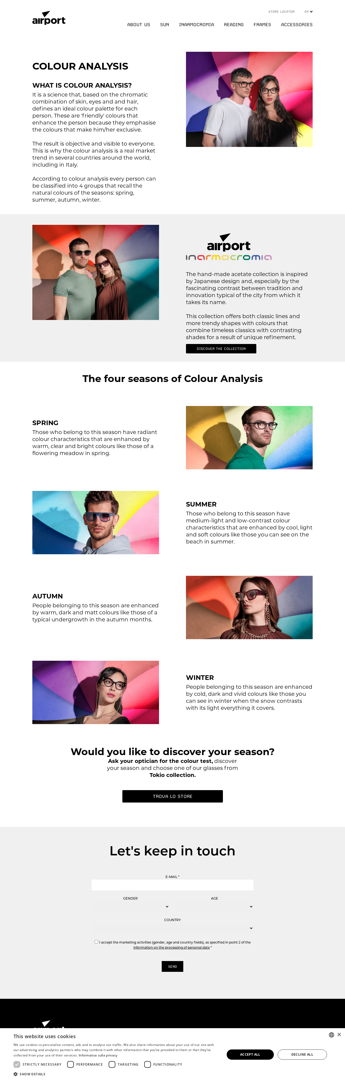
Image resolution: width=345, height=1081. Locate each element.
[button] (116, 1074)
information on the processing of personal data (171, 947)
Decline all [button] (302, 1054)
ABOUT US (138, 24)
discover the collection (221, 349)
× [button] (339, 1035)
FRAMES (262, 24)
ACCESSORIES (297, 24)
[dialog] (172, 1054)
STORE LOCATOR (281, 11)
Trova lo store (172, 796)
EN (307, 11)
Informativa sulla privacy (98, 1055)
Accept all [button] (250, 1054)
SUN (164, 24)
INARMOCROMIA (196, 24)
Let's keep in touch (172, 851)
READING (234, 24)
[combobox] (331, 1035)
